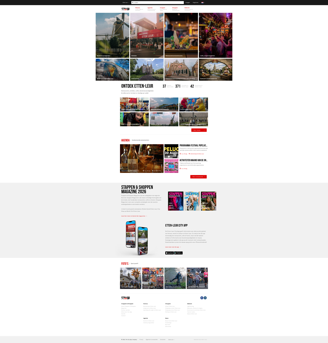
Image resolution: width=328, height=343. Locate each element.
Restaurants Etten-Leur (149, 306)
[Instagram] (205, 297)
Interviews (168, 326)
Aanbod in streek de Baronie (208, 78)
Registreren (195, 2)
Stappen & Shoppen (127, 303)
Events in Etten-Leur (148, 321)
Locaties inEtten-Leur (185, 86)
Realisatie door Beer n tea (200, 339)
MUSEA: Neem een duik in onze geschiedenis (193, 124)
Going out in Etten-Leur (149, 308)
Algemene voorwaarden (152, 339)
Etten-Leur (125, 2)
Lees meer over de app (172, 247)
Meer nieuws (197, 130)
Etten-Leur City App (126, 312)
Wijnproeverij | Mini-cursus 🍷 (130, 171)
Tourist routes (191, 312)
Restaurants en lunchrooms (174, 56)
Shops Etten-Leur (170, 306)
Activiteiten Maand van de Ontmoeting (197, 160)
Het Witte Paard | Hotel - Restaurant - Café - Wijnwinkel (157, 171)
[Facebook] (201, 297)
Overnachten (135, 78)
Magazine (124, 308)
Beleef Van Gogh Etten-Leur (105, 78)
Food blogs (168, 322)
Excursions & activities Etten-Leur (196, 310)
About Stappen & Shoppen (128, 306)
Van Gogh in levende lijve (128, 287)
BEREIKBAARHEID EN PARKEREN (160, 109)
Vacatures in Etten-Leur (198, 86)
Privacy (141, 339)
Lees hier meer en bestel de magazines (133, 216)
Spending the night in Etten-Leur (152, 310)
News (166, 318)
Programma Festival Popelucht (194, 145)
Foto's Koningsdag (149, 287)
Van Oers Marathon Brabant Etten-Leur (197, 287)
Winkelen (134, 56)
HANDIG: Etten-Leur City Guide (160, 124)
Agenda (125, 140)
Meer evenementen (198, 177)
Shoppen (168, 303)
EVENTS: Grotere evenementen (130, 124)
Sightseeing (190, 306)
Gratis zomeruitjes (186, 109)
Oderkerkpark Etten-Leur (197, 153)
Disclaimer (162, 339)
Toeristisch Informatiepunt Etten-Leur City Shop (180, 78)
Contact (123, 315)
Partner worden (125, 310)
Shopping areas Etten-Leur (172, 310)
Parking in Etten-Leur (171, 312)
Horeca (145, 303)
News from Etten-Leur (171, 321)
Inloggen (188, 2)
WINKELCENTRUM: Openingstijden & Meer (133, 109)
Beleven (189, 303)
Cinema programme (148, 322)
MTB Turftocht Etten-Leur (173, 287)
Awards (123, 314)
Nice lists (167, 324)
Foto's (124, 263)
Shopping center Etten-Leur (172, 308)
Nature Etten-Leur (192, 314)
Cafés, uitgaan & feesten (207, 56)
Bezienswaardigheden (103, 56)
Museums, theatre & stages (195, 308)
